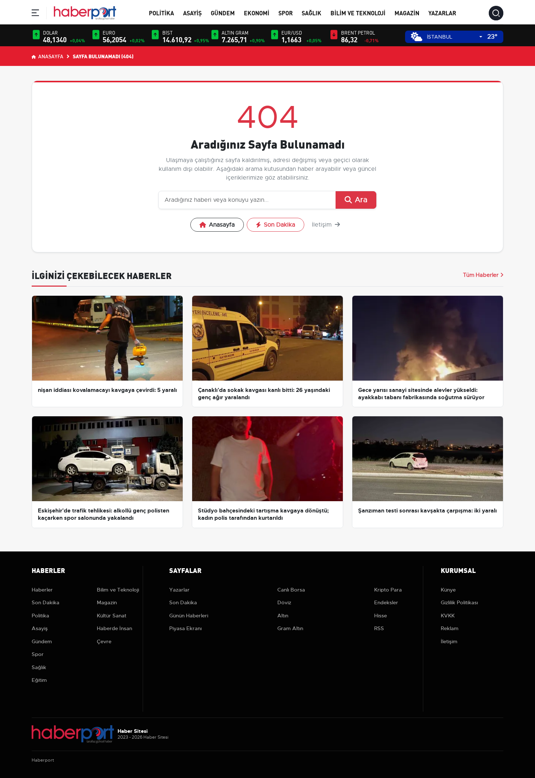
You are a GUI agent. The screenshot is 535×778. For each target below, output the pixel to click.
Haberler (42, 589)
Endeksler (386, 602)
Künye (448, 589)
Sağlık (311, 12)
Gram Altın (290, 628)
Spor (285, 12)
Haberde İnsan (114, 628)
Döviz (284, 602)
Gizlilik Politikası (459, 602)
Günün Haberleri (188, 615)
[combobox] (454, 37)
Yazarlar (442, 12)
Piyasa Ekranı (185, 628)
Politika (161, 12)
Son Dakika (279, 224)
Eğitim (39, 680)
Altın (282, 615)
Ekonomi (256, 12)
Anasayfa (50, 56)
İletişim (322, 224)
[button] (35, 14)
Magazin (407, 12)
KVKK (448, 615)
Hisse (380, 615)
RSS (379, 628)
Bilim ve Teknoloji (357, 12)
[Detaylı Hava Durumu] (416, 36)
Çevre (104, 641)
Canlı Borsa (291, 589)
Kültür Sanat (111, 615)
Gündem (223, 12)
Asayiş (192, 12)
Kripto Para (388, 589)
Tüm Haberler (481, 275)
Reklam (450, 628)
